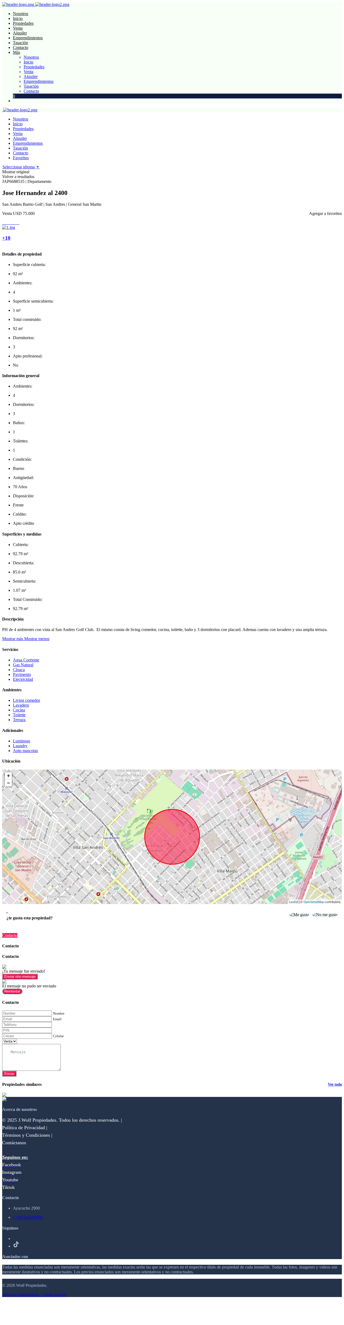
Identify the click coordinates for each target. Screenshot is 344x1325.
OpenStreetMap (313, 901)
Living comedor (26, 700)
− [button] (8, 783)
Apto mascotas (25, 750)
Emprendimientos (28, 38)
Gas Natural (23, 664)
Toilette (19, 715)
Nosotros (20, 13)
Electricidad (23, 679)
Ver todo (335, 1084)
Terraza (19, 719)
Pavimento (22, 674)
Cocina (19, 710)
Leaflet (293, 901)
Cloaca (19, 669)
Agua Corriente (26, 660)
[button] (25, 638)
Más (16, 52)
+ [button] (8, 775)
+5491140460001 (28, 1217)
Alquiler (20, 33)
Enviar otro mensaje (19, 977)
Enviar (9, 1074)
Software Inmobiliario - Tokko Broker (34, 1294)
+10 (6, 238)
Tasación (20, 42)
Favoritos (21, 157)
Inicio (18, 18)
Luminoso (21, 741)
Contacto (20, 47)
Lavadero (21, 705)
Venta (18, 28)
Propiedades (23, 23)
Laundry (20, 745)
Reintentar (12, 991)
